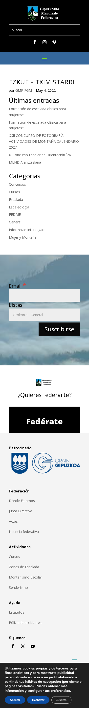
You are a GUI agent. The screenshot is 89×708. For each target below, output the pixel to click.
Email (17, 286)
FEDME (15, 214)
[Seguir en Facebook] (35, 42)
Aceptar (15, 700)
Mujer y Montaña (23, 237)
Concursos (17, 184)
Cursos (14, 192)
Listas (15, 305)
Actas (13, 521)
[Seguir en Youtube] (33, 646)
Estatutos (16, 612)
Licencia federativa (24, 531)
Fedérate (44, 421)
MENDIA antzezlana (25, 162)
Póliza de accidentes (25, 622)
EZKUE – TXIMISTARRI (42, 81)
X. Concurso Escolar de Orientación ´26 (40, 155)
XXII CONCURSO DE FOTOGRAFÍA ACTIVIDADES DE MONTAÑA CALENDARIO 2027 (44, 141)
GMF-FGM (23, 90)
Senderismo (18, 587)
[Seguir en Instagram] (44, 42)
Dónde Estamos (22, 500)
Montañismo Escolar (25, 577)
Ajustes (61, 700)
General (15, 222)
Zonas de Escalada (24, 567)
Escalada (16, 199)
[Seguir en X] (23, 646)
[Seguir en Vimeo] (54, 42)
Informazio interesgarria (28, 229)
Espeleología (19, 207)
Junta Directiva (20, 511)
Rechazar (38, 700)
